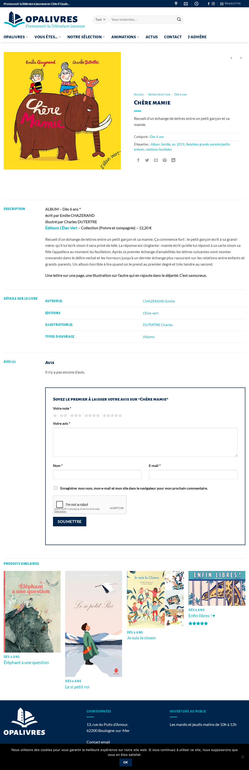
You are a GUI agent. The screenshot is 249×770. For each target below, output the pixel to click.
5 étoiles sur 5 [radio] (111, 416)
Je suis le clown (141, 637)
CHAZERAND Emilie (159, 301)
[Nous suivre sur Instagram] (213, 4)
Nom (58, 465)
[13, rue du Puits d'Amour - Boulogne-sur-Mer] (176, 3)
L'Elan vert (150, 313)
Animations (123, 37)
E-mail (155, 465)
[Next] (245, 635)
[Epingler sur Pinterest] (165, 160)
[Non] (242, 758)
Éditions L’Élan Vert (61, 227)
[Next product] (231, 58)
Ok (125, 762)
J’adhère (197, 37)
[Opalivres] (44, 19)
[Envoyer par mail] (156, 160)
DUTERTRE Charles (158, 325)
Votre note (62, 408)
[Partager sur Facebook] (138, 160)
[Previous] (4, 635)
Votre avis (61, 423)
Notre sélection (84, 37)
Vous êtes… (46, 37)
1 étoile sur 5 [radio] (54, 416)
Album (155, 144)
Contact (172, 37)
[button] (230, 3)
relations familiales (159, 149)
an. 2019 (178, 144)
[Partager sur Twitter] (147, 160)
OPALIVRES (14, 37)
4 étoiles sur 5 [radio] (91, 416)
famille (165, 144)
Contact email (98, 742)
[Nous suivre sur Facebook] (208, 4)
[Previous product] (241, 58)
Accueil (139, 94)
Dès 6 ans (180, 94)
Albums (149, 337)
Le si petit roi (77, 686)
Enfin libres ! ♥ (201, 615)
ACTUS (152, 37)
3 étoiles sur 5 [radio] (75, 416)
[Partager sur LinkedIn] (173, 160)
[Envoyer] (179, 20)
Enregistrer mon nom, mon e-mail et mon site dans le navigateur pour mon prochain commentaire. (134, 488)
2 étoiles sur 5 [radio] (62, 416)
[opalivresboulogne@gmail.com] (186, 3)
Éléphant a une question (26, 662)
